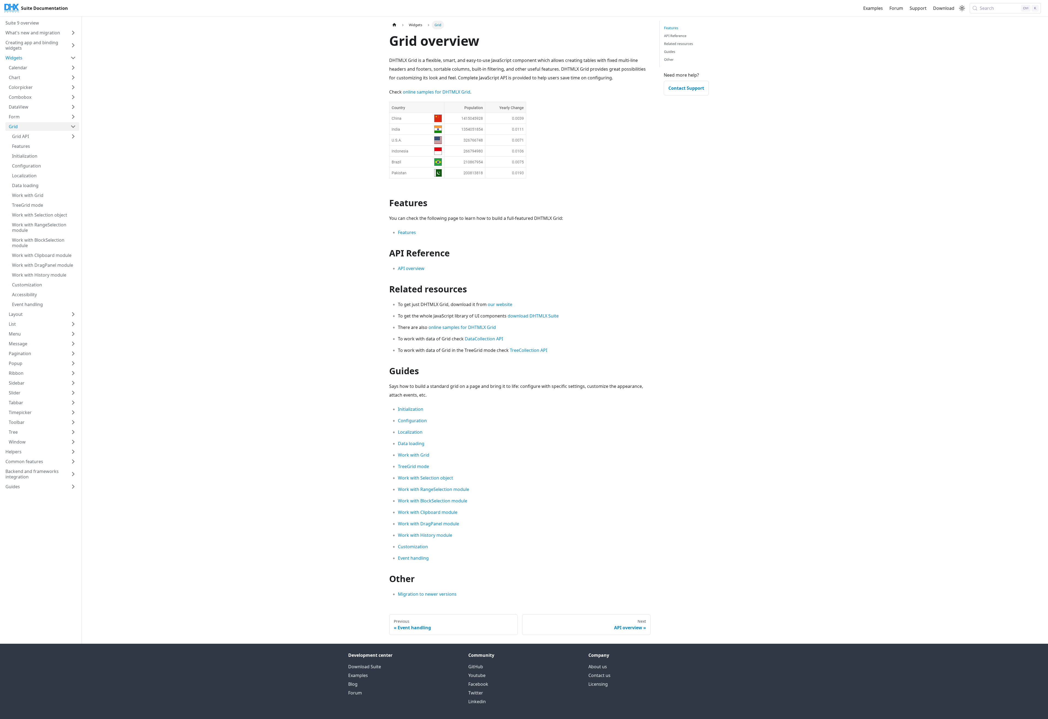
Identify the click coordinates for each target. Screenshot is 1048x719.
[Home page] (394, 25)
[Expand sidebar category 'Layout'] (73, 314)
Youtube (477, 675)
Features (407, 232)
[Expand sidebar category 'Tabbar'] (73, 402)
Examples (873, 8)
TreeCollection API (528, 350)
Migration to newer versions (427, 594)
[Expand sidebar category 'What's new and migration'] (73, 32)
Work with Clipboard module (427, 512)
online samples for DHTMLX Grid (436, 92)
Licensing (598, 684)
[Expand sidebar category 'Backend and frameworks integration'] (73, 474)
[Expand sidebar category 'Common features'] (73, 461)
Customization (413, 547)
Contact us (599, 675)
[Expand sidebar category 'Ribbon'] (73, 373)
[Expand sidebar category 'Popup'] (73, 363)
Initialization (410, 409)
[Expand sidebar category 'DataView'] (73, 107)
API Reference (675, 35)
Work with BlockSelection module (432, 501)
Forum (896, 8)
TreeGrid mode (413, 466)
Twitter (475, 693)
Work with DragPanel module (428, 524)
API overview (411, 268)
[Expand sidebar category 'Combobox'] (73, 97)
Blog (353, 684)
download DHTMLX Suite (533, 316)
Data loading (411, 444)
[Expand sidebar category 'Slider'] (73, 392)
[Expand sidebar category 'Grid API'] (73, 136)
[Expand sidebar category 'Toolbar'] (73, 422)
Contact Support (686, 88)
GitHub (475, 667)
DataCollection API (484, 339)
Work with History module (425, 535)
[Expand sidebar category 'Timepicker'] (73, 412)
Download (943, 8)
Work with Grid (413, 455)
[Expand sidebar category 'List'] (73, 324)
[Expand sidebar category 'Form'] (73, 116)
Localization (410, 432)
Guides (669, 51)
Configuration (412, 421)
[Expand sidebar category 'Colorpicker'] (73, 87)
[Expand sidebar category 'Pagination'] (73, 353)
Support (918, 8)
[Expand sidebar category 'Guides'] (73, 486)
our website (500, 304)
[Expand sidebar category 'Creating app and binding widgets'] (73, 45)
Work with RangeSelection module (433, 489)
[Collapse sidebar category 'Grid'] (73, 126)
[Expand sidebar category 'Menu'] (73, 333)
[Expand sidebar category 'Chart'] (73, 77)
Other (669, 59)
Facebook (478, 684)
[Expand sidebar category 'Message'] (73, 343)
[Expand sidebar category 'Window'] (73, 442)
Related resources (678, 43)
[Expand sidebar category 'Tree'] (73, 432)
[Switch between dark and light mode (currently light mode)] (962, 8)
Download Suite (364, 667)
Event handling (413, 558)
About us (597, 667)
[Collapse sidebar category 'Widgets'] (73, 57)
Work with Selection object (425, 478)
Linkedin (477, 702)
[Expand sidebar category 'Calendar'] (73, 67)
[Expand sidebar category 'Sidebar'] (73, 383)
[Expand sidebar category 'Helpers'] (73, 451)
